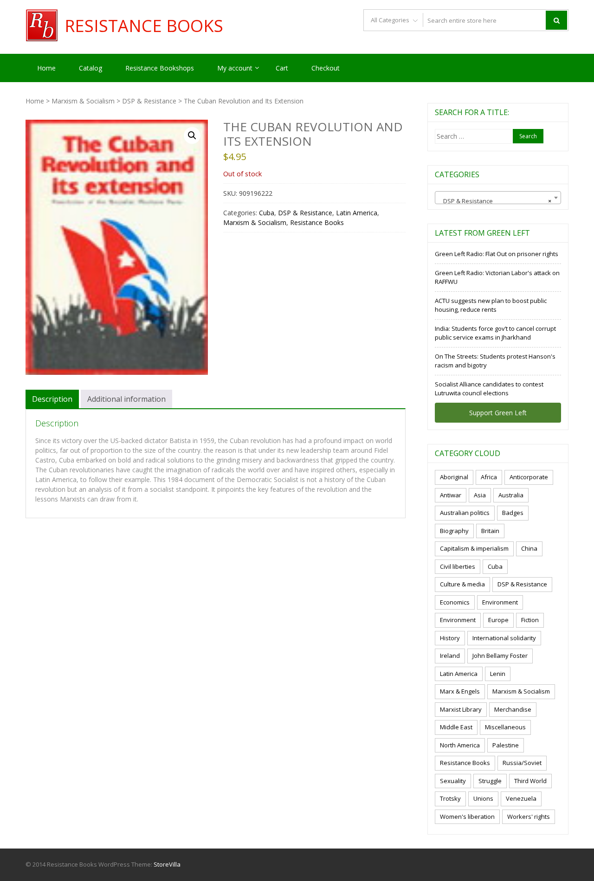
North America (460, 745)
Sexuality (453, 781)
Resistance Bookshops (159, 68)
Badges (512, 512)
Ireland (450, 655)
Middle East (456, 727)
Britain (490, 531)
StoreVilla (167, 864)
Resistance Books (144, 26)
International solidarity (504, 638)
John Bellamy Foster (500, 655)
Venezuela (521, 798)
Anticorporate (529, 477)
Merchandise (512, 709)
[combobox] (498, 197)
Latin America (356, 212)
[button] (192, 135)
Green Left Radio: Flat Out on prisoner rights (496, 254)
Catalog (90, 68)
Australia (510, 495)
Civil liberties (457, 566)
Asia (480, 495)
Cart (282, 68)
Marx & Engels (460, 691)
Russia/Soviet (522, 763)
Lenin (497, 673)
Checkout (325, 68)
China (529, 548)
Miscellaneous (505, 727)
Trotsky (450, 798)
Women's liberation (467, 816)
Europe (498, 620)
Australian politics (465, 512)
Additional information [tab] (126, 399)
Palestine (505, 745)
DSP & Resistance (149, 100)
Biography (454, 531)
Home (46, 68)
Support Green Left (498, 412)
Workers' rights (528, 816)
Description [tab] (52, 399)
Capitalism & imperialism (474, 548)
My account (234, 68)
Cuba (266, 212)
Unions (483, 798)
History (450, 638)
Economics (455, 602)
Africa (489, 477)
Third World (530, 781)
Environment (500, 602)
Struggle (490, 781)
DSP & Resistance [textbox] (495, 201)
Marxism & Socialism (83, 100)
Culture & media (462, 584)
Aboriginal (454, 477)
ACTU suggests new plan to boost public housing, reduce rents (491, 305)
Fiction (530, 620)
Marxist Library (461, 709)
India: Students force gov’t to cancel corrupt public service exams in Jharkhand (495, 333)
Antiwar (450, 495)
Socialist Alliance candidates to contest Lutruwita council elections (489, 389)
